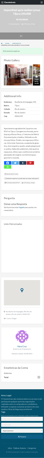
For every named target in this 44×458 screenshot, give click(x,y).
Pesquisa (23, 437)
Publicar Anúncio (19, 448)
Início (10, 448)
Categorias (31, 448)
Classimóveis (9, 2)
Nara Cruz (22, 346)
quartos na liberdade (18, 415)
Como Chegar (11, 318)
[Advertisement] (22, 248)
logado (21, 207)
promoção (10, 415)
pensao (6, 415)
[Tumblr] (22, 163)
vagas (36, 415)
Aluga (2, 415)
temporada (32, 415)
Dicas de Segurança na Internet (20, 409)
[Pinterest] (30, 163)
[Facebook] (7, 163)
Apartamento (15, 24)
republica (26, 415)
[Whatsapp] (7, 167)
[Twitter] (15, 163)
